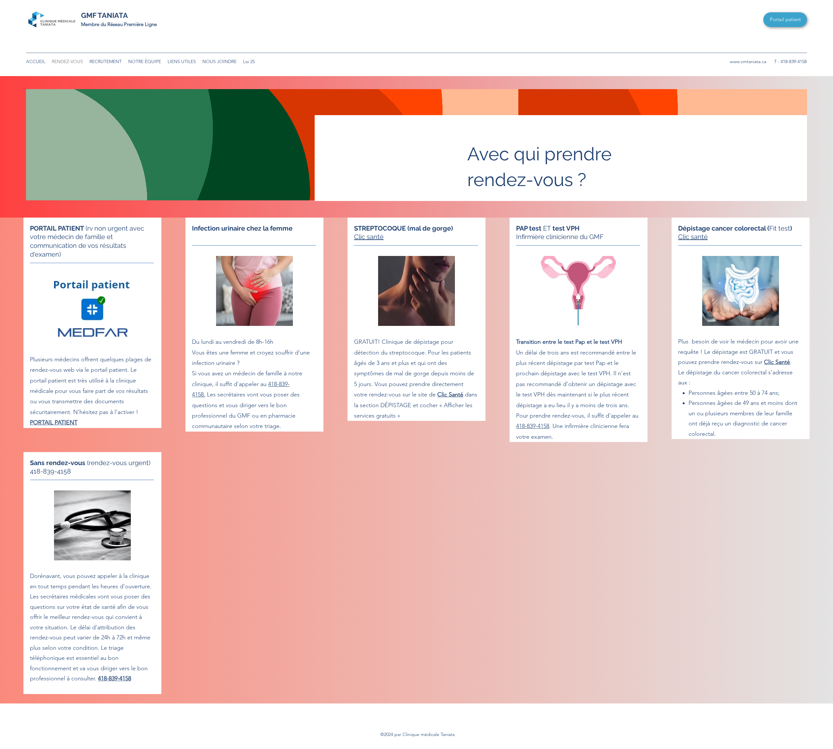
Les (210, 394)
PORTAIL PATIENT (53, 422)
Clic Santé (450, 394)
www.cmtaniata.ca (748, 61)
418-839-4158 (532, 426)
